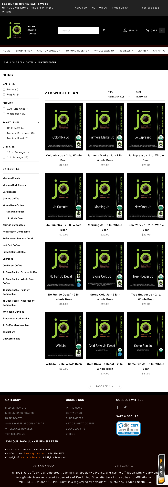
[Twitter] (126, 408)
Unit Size (9, 146)
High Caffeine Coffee (14, 252)
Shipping (159, 50)
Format (8, 103)
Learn (142, 50)
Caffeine (9, 83)
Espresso (8, 258)
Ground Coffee (11, 198)
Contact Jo (99, 7)
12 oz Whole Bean (15, 211)
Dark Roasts (9, 191)
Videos (70, 434)
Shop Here (23, 50)
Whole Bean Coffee (13, 205)
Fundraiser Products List (16, 318)
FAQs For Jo (120, 7)
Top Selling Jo (15, 434)
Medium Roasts (11, 178)
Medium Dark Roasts (14, 185)
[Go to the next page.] (119, 386)
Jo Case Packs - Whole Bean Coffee (18, 281)
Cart (156, 30)
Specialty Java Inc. (35, 453)
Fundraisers (74, 418)
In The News (74, 407)
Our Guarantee (124, 466)
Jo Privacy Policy (44, 466)
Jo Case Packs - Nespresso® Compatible (18, 302)
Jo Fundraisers (76, 50)
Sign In (133, 30)
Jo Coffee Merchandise (16, 325)
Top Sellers (9, 331)
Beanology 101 (76, 428)
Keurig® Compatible (14, 224)
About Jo (81, 7)
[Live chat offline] (161, 469)
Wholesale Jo (104, 50)
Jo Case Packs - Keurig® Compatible (16, 291)
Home (6, 50)
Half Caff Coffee (11, 245)
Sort (138, 92)
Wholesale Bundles (13, 311)
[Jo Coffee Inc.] (21, 30)
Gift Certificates (11, 338)
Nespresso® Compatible (16, 231)
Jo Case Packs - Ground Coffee (20, 272)
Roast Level (11, 122)
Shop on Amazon (48, 50)
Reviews (125, 50)
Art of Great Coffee (80, 423)
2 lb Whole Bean (14, 218)
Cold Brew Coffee (12, 265)
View (110, 92)
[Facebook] (119, 408)
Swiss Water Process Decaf (18, 238)
